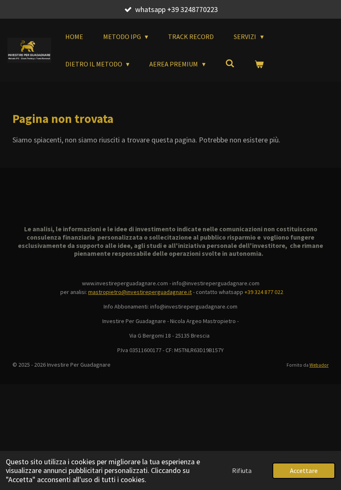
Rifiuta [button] (242, 470)
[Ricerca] (230, 63)
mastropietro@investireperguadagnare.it (140, 292)
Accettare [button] (304, 470)
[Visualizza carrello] (259, 64)
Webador (319, 365)
